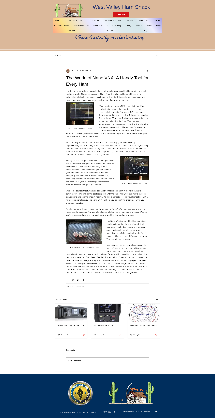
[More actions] (147, 71)
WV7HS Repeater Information (71, 326)
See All (157, 299)
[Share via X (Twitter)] (73, 280)
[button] (157, 55)
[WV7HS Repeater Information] (71, 313)
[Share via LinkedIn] (78, 280)
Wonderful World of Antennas (143, 326)
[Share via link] (84, 280)
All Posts (58, 55)
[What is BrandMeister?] (107, 313)
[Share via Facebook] (67, 280)
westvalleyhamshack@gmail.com (137, 411)
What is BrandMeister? (104, 326)
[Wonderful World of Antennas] (144, 313)
